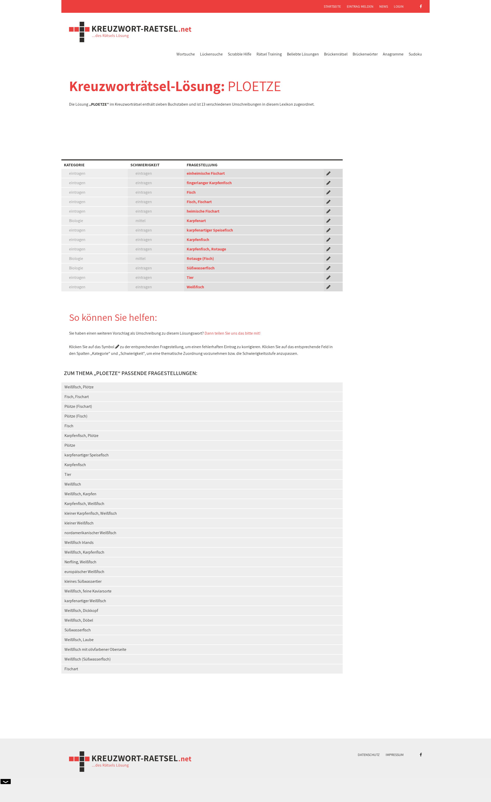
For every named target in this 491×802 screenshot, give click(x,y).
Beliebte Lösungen (303, 54)
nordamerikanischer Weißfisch (90, 532)
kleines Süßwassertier (83, 581)
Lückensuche (211, 54)
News (383, 6)
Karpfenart (196, 220)
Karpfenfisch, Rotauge (206, 249)
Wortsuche (185, 54)
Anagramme (393, 54)
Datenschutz (369, 754)
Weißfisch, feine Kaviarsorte (87, 591)
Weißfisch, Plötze (79, 387)
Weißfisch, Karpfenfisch (84, 552)
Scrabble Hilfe (239, 54)
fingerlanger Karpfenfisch (209, 182)
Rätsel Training (269, 54)
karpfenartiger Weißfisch (85, 600)
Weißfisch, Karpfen (80, 494)
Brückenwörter (365, 54)
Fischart (71, 669)
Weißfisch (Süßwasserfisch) (87, 659)
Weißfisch (195, 287)
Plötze (69, 445)
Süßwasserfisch (201, 268)
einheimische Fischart (206, 173)
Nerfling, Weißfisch (80, 562)
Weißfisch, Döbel (78, 620)
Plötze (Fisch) (75, 416)
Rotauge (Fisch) (200, 258)
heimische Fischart (203, 211)
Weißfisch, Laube (79, 639)
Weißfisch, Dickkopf (81, 610)
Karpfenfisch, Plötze (81, 435)
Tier (190, 277)
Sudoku (415, 54)
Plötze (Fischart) (78, 406)
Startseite (332, 6)
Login (399, 6)
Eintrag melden (360, 6)
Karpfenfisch (198, 239)
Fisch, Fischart (199, 201)
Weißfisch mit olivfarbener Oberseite (95, 649)
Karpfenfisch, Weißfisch (84, 503)
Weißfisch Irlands (79, 542)
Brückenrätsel (336, 54)
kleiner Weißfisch (79, 523)
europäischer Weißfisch (84, 571)
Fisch (191, 192)
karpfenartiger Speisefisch (210, 230)
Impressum (395, 754)
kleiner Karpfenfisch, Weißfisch (90, 513)
